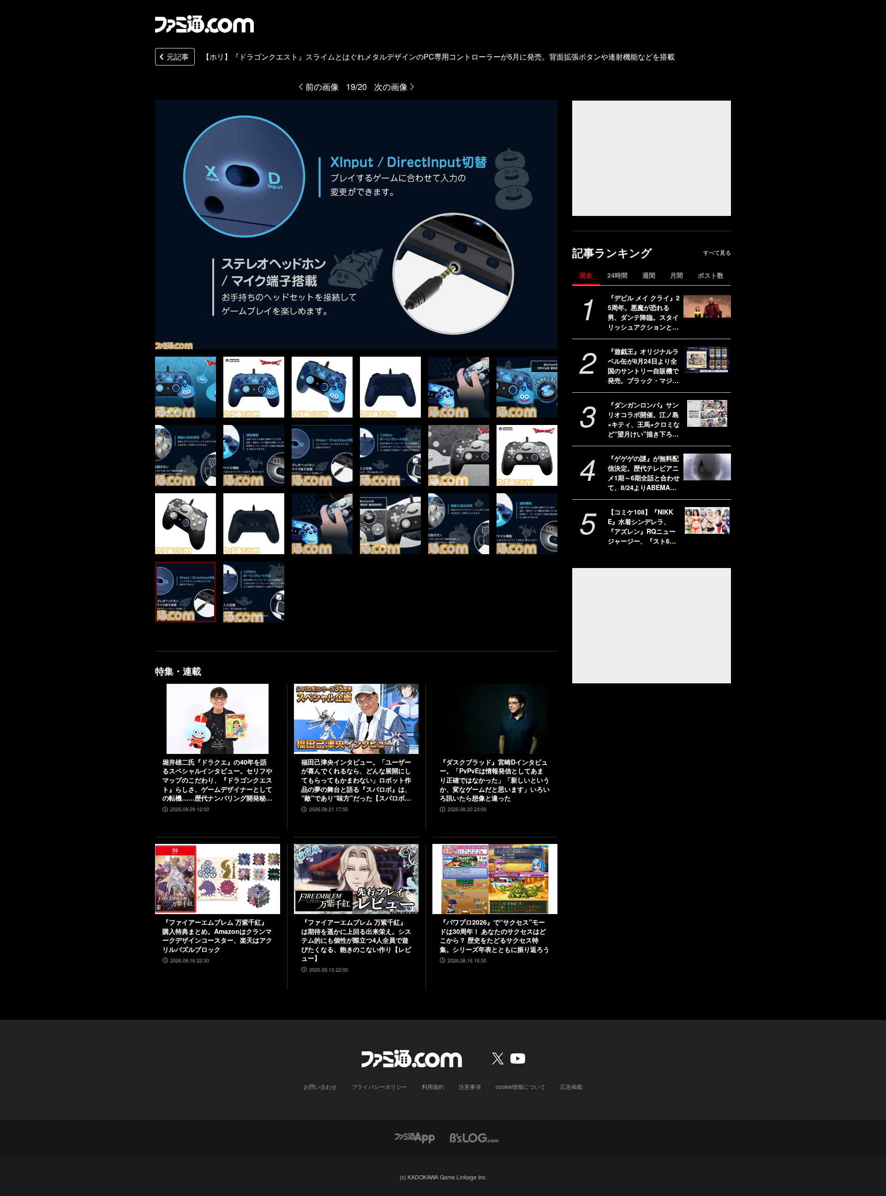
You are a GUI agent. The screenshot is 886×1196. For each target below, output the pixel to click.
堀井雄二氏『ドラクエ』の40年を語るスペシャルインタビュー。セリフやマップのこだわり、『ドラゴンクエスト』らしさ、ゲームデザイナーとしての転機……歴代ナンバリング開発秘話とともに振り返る (217, 780)
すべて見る (717, 252)
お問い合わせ (320, 1086)
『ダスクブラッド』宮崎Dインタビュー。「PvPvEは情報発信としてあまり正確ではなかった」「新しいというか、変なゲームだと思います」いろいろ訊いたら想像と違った (495, 780)
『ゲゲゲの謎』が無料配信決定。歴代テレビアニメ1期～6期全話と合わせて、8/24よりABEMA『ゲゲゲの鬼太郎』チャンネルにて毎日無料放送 (644, 473)
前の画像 (322, 86)
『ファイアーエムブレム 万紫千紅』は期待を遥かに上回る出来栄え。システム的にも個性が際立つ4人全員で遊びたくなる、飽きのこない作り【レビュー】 (356, 940)
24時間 (617, 275)
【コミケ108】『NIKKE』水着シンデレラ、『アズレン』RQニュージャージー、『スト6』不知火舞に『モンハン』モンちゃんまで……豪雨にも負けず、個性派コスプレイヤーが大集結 (643, 526)
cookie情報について (520, 1086)
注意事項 (470, 1086)
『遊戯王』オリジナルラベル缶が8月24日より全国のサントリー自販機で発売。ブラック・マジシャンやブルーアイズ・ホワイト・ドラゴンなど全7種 (643, 366)
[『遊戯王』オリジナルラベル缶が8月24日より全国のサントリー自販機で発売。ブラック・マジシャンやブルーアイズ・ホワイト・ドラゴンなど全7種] (707, 360)
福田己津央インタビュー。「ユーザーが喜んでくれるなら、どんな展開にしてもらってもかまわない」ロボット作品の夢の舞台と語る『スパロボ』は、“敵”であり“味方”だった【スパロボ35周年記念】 (356, 780)
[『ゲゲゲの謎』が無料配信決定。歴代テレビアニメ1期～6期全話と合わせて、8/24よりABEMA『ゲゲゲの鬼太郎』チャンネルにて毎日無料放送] (707, 467)
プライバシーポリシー (379, 1086)
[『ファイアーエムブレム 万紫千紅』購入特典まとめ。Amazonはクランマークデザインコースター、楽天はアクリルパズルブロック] (217, 879)
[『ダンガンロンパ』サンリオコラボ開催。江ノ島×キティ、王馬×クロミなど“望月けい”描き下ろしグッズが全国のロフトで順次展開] (707, 413)
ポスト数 (711, 275)
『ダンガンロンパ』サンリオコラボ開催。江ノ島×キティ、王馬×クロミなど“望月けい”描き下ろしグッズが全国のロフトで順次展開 (644, 419)
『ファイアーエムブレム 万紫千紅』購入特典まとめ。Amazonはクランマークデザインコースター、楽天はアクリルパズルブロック (217, 936)
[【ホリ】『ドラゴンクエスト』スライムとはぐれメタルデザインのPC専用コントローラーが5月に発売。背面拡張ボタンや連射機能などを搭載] (185, 387)
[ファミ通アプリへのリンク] (415, 1136)
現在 (586, 275)
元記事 (178, 56)
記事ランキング (612, 252)
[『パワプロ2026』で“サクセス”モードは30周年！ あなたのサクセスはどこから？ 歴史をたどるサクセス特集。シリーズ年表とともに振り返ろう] (494, 879)
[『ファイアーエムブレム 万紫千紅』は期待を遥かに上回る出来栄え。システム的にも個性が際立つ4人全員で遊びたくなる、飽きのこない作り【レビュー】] (356, 879)
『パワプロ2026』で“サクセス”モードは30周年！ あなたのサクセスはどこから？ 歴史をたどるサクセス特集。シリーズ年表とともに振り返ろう (495, 936)
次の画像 (390, 86)
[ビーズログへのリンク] (474, 1136)
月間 (676, 275)
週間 (648, 275)
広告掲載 (571, 1086)
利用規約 (433, 1086)
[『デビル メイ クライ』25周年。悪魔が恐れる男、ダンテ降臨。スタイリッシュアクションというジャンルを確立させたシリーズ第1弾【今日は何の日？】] (707, 306)
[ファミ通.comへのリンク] (204, 24)
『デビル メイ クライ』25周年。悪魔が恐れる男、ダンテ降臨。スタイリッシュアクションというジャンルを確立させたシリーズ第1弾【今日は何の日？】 (644, 312)
